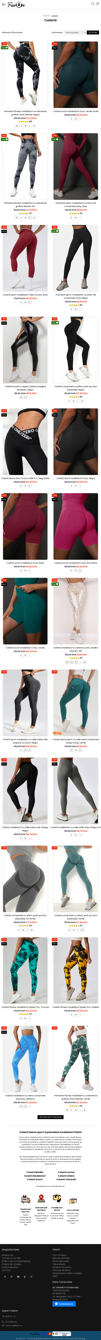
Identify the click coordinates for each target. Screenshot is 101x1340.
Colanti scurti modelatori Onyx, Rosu (25, 562)
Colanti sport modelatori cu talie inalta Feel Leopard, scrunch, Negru (25, 741)
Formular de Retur (61, 1270)
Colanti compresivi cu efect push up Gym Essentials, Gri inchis (25, 917)
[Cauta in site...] (93, 4)
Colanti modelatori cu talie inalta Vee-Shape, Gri (76, 827)
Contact (6, 1270)
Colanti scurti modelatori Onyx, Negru (76, 478)
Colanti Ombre (66, 1175)
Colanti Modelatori (35, 1175)
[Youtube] (18, 1276)
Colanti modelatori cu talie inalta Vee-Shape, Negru (25, 829)
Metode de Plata (61, 1258)
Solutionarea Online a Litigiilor (67, 1273)
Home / (47, 15)
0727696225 (11, 1321)
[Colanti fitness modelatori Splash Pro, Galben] (76, 970)
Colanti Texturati (66, 1179)
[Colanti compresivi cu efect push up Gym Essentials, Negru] (76, 350)
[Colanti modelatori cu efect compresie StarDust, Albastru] (25, 1059)
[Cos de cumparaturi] (97, 4)
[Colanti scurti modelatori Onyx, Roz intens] (76, 526)
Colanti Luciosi (66, 1172)
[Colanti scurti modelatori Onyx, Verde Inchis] (76, 74)
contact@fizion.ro (13, 1325)
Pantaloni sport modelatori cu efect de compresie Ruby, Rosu (76, 205)
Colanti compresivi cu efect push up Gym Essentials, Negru (75, 388)
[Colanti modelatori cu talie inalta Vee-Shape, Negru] (25, 790)
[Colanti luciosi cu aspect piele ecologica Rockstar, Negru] (25, 350)
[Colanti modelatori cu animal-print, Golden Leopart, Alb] (76, 611)
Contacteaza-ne (66, 1304)
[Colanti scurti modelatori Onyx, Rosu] (25, 526)
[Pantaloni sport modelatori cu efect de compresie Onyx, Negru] (76, 258)
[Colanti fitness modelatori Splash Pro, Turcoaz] (25, 970)
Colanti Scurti (35, 1179)
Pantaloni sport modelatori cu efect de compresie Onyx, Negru (76, 296)
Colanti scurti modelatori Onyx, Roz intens (75, 562)
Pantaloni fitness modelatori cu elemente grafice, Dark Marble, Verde (75, 1097)
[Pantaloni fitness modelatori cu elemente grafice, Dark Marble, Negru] (25, 74)
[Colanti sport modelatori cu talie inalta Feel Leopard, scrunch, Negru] (25, 702)
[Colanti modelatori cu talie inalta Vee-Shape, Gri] (76, 790)
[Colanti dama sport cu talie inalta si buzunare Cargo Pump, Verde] (76, 702)
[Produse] (4, 5)
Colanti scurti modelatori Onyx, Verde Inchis (75, 111)
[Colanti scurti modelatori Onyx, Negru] (76, 441)
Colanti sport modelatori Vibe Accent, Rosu (25, 294)
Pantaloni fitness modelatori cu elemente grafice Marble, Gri (25, 205)
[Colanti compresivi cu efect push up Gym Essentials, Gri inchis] (25, 878)
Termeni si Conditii (11, 1258)
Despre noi (7, 1255)
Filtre (94, 32)
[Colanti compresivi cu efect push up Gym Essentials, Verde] (76, 878)
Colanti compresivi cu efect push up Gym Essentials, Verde (75, 917)
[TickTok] (24, 1276)
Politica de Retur (10, 1267)
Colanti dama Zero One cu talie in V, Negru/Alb (25, 478)
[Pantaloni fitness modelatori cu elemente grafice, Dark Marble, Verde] (76, 1059)
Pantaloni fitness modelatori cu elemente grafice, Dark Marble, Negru (25, 113)
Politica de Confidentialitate (16, 1261)
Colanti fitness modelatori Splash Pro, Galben (75, 1007)
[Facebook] (5, 1276)
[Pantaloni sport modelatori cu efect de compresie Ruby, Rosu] (76, 166)
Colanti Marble (34, 1172)
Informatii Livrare (60, 1261)
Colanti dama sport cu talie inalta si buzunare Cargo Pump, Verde (75, 741)
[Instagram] (31, 1276)
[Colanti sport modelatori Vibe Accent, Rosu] (25, 258)
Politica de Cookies (11, 1264)
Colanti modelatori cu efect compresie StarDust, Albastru (25, 1097)
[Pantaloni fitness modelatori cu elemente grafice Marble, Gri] (25, 166)
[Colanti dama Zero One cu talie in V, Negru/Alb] (25, 441)
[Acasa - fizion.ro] (17, 4)
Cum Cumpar (59, 1255)
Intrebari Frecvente (62, 1267)
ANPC (55, 1276)
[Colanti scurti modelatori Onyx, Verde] (25, 611)
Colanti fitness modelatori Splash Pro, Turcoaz (25, 1007)
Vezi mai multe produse (50, 1117)
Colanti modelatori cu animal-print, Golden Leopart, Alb (76, 649)
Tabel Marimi (58, 1264)
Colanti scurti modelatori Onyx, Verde (25, 647)
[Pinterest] (11, 1276)
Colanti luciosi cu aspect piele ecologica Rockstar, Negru (25, 388)
